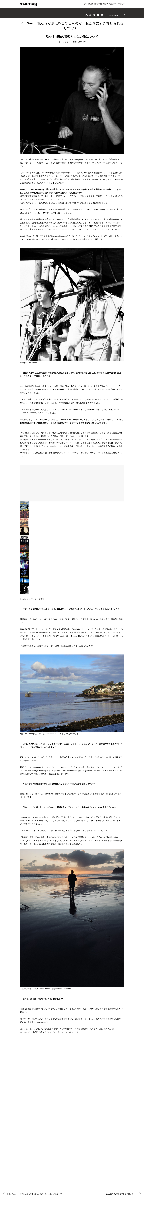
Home (85, 4)
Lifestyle (98, 4)
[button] (24, 505)
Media (105, 4)
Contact (121, 4)
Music (90, 4)
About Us (112, 4)
